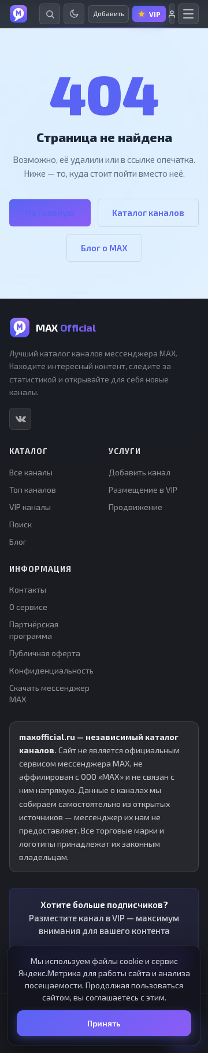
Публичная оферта (44, 653)
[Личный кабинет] (171, 13)
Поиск (20, 524)
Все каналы (31, 472)
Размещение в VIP (143, 489)
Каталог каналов (148, 212)
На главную (50, 212)
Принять (104, 1023)
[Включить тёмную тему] (74, 13)
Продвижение (135, 507)
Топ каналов (32, 489)
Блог (18, 541)
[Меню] (188, 13)
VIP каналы (30, 507)
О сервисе (28, 607)
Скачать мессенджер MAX (49, 693)
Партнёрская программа (33, 630)
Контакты (27, 589)
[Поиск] (49, 13)
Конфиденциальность (51, 670)
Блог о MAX (104, 248)
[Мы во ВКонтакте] (20, 419)
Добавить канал (139, 472)
